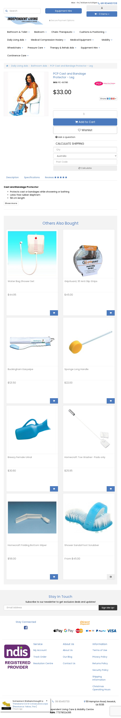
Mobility (106, 39)
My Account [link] (40, 650)
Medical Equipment (81, 39)
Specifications (32, 177)
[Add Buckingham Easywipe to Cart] (54, 401)
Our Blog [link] (67, 656)
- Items (102, 14)
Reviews (49, 177)
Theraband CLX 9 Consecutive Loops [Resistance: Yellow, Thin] (30, 705)
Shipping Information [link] (99, 678)
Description (12, 177)
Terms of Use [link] (99, 650)
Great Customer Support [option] (100, 20)
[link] (25, 627)
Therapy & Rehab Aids (62, 47)
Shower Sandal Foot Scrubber (81, 545)
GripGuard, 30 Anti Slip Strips (80, 281)
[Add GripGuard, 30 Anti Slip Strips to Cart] (111, 313)
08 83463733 (109, 3)
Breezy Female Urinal (20, 457)
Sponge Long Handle (76, 369)
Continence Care (17, 55)
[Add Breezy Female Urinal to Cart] (54, 489)
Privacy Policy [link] (99, 656)
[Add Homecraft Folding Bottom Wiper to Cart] (54, 576)
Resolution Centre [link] (43, 663)
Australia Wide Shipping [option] (63, 20)
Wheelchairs (14, 47)
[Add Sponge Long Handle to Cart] (111, 401)
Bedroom (39, 32)
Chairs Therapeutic (62, 32)
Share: (103, 98)
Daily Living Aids (16, 39)
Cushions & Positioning (92, 32)
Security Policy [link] (100, 670)
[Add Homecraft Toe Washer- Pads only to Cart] (111, 489)
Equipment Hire (63, 10)
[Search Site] (6, 11)
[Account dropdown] (101, 8)
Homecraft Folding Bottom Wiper (27, 545)
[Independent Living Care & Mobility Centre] (23, 20)
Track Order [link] (39, 656)
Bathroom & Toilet (17, 32)
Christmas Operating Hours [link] (101, 688)
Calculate (86, 168)
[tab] (13, 177)
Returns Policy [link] (100, 663)
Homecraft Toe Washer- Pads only (84, 457)
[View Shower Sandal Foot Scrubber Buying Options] (111, 576)
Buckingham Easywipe (20, 369)
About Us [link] (68, 650)
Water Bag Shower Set (21, 281)
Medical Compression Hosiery (47, 39)
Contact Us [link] (69, 663)
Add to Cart (86, 122)
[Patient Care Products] (105, 83)
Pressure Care (36, 47)
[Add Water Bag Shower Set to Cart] (54, 313)
